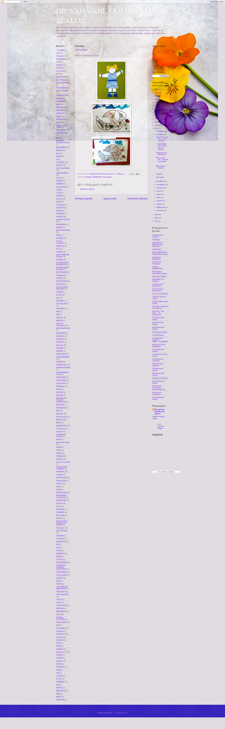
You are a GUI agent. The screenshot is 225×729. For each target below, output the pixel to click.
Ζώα (57, 298)
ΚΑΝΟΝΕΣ (60, 348)
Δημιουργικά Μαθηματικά (156, 258)
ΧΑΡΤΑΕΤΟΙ (60, 634)
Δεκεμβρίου (161, 131)
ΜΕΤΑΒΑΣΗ (60, 408)
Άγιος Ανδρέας (61, 80)
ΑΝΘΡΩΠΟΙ (60, 113)
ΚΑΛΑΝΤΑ (59, 342)
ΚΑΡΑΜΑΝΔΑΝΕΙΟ (63, 357)
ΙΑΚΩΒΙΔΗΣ (60, 339)
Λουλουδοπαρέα (158, 335)
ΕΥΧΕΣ (58, 295)
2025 (157, 93)
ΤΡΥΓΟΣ (59, 599)
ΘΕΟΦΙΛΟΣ (60, 336)
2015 (157, 125)
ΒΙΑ (57, 138)
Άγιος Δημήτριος (61, 88)
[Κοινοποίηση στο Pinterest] (139, 174)
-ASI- (114, 713)
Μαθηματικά (60, 386)
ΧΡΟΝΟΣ (59, 658)
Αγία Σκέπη (60, 71)
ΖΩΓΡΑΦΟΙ (60, 301)
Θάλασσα (59, 317)
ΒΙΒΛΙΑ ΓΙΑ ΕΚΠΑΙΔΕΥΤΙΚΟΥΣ (63, 141)
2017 (157, 119)
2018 (157, 115)
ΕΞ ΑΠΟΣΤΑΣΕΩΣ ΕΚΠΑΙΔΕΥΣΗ (62, 263)
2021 (157, 106)
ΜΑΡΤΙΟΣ (59, 395)
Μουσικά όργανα (62, 417)
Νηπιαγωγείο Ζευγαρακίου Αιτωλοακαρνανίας (158, 387)
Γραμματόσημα (61, 187)
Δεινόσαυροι (60, 205)
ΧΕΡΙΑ (58, 643)
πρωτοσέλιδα (162, 471)
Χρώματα (59, 661)
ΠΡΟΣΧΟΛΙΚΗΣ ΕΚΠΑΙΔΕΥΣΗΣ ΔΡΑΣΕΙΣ (61, 523)
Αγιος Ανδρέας (61, 77)
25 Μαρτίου (60, 56)
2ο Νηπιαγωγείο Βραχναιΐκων (157, 290)
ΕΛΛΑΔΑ (59, 252)
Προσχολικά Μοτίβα (159, 276)
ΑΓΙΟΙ (58, 74)
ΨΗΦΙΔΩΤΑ (60, 667)
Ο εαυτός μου (60, 429)
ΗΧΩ (58, 314)
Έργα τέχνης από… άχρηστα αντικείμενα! (162, 159)
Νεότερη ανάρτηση (83, 198)
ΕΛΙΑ (58, 249)
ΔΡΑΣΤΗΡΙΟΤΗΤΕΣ (63, 230)
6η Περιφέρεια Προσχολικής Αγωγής (159, 272)
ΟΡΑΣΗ (58, 439)
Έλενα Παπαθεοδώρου (160, 294)
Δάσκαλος (59, 199)
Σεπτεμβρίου (161, 184)
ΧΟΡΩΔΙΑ (59, 649)
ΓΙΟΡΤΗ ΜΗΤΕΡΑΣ (62, 168)
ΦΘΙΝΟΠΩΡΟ (97, 177)
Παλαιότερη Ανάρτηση (137, 198)
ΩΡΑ (57, 673)
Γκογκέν (59, 178)
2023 (157, 99)
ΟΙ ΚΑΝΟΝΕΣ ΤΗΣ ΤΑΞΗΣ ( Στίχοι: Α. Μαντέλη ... (161, 146)
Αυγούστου (161, 188)
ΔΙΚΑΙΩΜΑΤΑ (61, 224)
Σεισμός (59, 550)
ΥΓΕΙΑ (58, 602)
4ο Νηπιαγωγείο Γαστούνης (157, 360)
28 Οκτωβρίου (61, 59)
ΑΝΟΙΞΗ (59, 116)
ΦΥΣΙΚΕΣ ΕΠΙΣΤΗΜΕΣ (60, 618)
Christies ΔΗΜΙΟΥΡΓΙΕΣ (157, 267)
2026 (157, 89)
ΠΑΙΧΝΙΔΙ (59, 456)
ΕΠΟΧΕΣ (59, 278)
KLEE (58, 685)
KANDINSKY (60, 682)
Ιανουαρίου (161, 210)
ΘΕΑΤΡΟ (59, 320)
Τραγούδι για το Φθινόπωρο (161, 153)
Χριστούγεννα (61, 652)
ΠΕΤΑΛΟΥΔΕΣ (61, 500)
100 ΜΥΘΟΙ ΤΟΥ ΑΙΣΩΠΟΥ (158, 280)
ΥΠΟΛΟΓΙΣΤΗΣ (61, 605)
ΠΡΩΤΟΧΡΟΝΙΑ (62, 531)
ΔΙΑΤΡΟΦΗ (60, 214)
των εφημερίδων (170, 471)
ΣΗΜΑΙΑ (59, 556)
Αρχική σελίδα (109, 198)
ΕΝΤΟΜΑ (59, 260)
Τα (158, 471)
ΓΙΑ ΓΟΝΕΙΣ (60, 162)
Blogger (124, 713)
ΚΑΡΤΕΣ (59, 362)
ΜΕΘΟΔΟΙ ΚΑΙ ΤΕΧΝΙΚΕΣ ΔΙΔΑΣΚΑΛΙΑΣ (61, 400)
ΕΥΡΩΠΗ (59, 292)
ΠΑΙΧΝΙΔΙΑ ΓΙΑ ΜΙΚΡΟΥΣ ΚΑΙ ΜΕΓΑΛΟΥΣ (157, 244)
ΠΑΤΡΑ (58, 490)
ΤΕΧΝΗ (58, 584)
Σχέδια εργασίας (62, 575)
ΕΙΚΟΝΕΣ (59, 238)
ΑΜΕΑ (58, 104)
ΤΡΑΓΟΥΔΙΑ (60, 592)
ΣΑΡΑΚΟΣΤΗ (60, 541)
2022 (157, 102)
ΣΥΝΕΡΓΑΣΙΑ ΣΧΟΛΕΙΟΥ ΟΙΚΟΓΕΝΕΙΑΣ (61, 567)
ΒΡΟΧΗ (59, 156)
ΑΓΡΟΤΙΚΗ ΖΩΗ (62, 95)
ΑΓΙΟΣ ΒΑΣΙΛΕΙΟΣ (62, 83)
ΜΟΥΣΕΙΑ (59, 414)
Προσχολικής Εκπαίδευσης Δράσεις (160, 412)
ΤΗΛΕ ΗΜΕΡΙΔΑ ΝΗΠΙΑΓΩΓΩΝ (62, 588)
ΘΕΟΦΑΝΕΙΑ (61, 333)
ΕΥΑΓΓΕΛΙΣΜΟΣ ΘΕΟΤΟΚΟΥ (62, 288)
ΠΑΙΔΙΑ (58, 453)
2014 (157, 128)
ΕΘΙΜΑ (58, 235)
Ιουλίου (159, 191)
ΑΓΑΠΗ (58, 62)
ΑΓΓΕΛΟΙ (59, 65)
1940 (58, 53)
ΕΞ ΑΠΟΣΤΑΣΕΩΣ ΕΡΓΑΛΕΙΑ (62, 268)
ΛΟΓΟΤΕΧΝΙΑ (61, 380)
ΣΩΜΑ (58, 581)
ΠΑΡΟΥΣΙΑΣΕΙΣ (62, 478)
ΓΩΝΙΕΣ (59, 196)
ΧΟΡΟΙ (58, 646)
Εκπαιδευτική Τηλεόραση (156, 263)
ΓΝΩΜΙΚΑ (59, 184)
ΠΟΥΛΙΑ (59, 518)
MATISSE (59, 688)
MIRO (58, 694)
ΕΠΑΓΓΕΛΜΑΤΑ (61, 272)
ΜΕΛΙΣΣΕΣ (60, 405)
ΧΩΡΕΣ (59, 664)
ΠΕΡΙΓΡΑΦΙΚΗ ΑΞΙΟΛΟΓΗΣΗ (61, 496)
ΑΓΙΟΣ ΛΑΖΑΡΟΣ (62, 91)
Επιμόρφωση (60, 275)
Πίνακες (59, 506)
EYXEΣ (58, 679)
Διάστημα (59, 211)
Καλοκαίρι (59, 345)
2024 (157, 96)
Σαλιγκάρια (60, 535)
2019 (157, 112)
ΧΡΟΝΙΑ (59, 655)
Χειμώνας (59, 637)
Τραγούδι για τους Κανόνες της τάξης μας (162, 139)
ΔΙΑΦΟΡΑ (59, 216)
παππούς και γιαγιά (63, 462)
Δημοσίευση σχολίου (87, 189)
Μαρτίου (160, 204)
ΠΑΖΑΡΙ (59, 447)
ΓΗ (57, 159)
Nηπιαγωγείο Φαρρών (159, 332)
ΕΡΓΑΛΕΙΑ (60, 284)
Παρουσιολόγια (61, 481)
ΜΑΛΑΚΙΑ (59, 392)
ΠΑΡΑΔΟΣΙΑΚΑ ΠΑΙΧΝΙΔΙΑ (61, 468)
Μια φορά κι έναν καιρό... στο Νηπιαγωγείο (158, 313)
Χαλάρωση (60, 631)
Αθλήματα (59, 98)
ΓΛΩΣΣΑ (59, 181)
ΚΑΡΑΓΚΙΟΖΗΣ (61, 354)
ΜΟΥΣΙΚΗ (59, 420)
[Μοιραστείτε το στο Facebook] (137, 174)
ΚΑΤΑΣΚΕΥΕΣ (61, 365)
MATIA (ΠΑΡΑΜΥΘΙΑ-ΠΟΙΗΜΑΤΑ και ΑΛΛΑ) (160, 253)
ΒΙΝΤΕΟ (59, 150)
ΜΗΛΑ (58, 411)
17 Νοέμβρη (87, 177)
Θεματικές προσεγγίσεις (60, 324)
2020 (157, 109)
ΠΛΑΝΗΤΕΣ (60, 509)
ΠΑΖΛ (58, 450)
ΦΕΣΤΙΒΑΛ (60, 608)
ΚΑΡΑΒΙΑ (59, 351)
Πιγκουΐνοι (59, 503)
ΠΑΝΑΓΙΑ (59, 459)
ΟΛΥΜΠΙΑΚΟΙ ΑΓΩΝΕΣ (61, 435)
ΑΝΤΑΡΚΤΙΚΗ (61, 119)
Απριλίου (160, 201)
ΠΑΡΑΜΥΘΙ (60, 472)
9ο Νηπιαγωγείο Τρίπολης (157, 236)
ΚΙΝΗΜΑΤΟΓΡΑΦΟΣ (63, 368)
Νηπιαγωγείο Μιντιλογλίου (156, 393)
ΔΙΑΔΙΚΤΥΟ (60, 208)
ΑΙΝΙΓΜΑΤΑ (60, 101)
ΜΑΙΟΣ (58, 389)
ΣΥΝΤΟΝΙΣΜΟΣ (61, 572)
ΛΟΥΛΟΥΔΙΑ (60, 383)
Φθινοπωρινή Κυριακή (160, 167)
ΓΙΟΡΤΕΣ (59, 165)
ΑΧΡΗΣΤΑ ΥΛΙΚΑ (62, 133)
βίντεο (58, 153)
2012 (157, 218)
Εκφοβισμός (60, 246)
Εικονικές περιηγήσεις (60, 242)
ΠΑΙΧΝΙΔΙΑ (156, 240)
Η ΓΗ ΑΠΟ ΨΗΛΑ (62, 304)
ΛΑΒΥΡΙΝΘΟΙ (61, 377)
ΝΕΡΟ (58, 423)
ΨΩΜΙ (58, 670)
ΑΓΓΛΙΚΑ (59, 68)
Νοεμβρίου (160, 134)
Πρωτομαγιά (60, 528)
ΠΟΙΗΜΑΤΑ (60, 512)
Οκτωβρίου (160, 181)
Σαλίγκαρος (60, 538)
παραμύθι (59, 475)
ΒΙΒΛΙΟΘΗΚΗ (61, 147)
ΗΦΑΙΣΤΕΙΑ (60, 309)
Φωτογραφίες (107, 177)
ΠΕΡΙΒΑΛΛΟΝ (61, 492)
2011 (157, 221)
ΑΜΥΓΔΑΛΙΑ (60, 107)
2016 (157, 122)
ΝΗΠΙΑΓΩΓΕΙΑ (61, 426)
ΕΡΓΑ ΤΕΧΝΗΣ (61, 281)
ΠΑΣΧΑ (58, 484)
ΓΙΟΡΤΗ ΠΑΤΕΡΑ (62, 173)
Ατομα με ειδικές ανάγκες (61, 126)
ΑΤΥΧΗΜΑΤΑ (60, 130)
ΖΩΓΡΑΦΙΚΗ (156, 249)
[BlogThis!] (132, 174)
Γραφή (58, 190)
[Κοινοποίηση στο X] (134, 174)
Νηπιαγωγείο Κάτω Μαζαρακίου (158, 345)
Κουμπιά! (159, 174)
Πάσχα (58, 486)
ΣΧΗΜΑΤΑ (59, 578)
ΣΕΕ (57, 544)
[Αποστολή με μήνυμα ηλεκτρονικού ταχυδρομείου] (130, 174)
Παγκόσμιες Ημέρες (62, 442)
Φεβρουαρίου (161, 207)
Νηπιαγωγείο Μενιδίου (160, 378)
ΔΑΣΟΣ (58, 202)
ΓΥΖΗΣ (58, 193)
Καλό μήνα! (160, 177)
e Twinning (59, 676)
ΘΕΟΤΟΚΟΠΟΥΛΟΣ (63, 328)
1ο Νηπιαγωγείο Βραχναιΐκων (157, 285)
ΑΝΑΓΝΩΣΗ (60, 110)
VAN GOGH (60, 700)
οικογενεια (59, 431)
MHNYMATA (60, 691)
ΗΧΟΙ (58, 312)
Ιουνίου (159, 194)
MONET (59, 697)
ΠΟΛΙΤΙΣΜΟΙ (60, 515)
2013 (157, 214)
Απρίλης (59, 122)
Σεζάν (58, 547)
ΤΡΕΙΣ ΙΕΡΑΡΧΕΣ (62, 595)
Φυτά (58, 625)
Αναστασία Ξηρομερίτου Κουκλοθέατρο (160, 307)
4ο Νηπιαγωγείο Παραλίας (157, 364)
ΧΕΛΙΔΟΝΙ (60, 640)
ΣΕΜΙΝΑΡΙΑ (60, 553)
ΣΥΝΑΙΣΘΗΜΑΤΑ (62, 562)
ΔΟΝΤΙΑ (59, 227)
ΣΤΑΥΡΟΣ (59, 559)
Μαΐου (159, 197)
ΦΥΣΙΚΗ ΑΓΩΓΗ (61, 622)
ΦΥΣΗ (58, 614)
